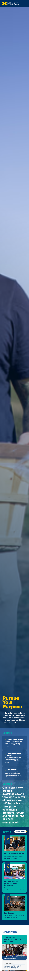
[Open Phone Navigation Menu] (25, 3)
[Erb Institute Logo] (10, 3)
